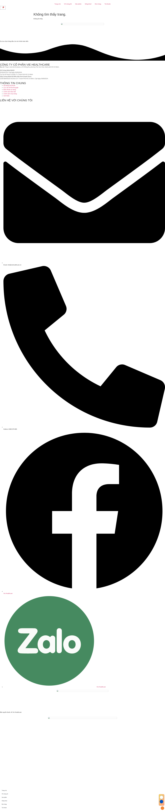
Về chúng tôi (68, 4)
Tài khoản (107, 4)
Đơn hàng (98, 4)
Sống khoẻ (88, 4)
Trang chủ (57, 4)
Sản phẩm (78, 4)
